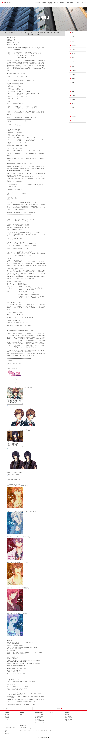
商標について (8, 730)
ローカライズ (38, 717)
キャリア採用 (68, 716)
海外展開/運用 (38, 719)
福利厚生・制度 (68, 719)
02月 (32, 34)
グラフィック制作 (39, 716)
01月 (38, 34)
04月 (55, 32)
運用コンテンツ (23, 714)
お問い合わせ (23, 727)
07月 (35, 32)
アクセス (7, 719)
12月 (9, 32)
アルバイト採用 (68, 717)
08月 (28, 32)
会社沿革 (7, 716)
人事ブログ (67, 720)
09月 (22, 32)
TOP (1, 5)
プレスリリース (53, 714)
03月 (61, 32)
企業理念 (7, 717)
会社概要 (7, 714)
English (6, 731)
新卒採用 (67, 714)
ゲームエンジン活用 (39, 722)
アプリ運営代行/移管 (39, 720)
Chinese (7, 733)
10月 (15, 32)
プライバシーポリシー (10, 727)
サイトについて (8, 728)
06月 (41, 32)
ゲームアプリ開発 (39, 714)
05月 (48, 32)
